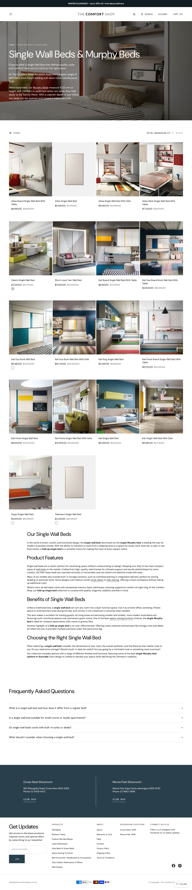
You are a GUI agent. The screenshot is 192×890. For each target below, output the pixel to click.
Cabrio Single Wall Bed (22, 280)
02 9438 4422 (38, 791)
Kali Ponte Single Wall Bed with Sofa (73, 438)
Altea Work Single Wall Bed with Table (158, 203)
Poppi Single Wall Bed (22, 514)
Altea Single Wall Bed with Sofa (115, 201)
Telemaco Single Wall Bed (68, 514)
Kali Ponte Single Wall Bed (24, 438)
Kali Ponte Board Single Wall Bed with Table (161, 361)
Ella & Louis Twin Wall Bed (68, 280)
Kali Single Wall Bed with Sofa (157, 438)
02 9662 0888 (127, 791)
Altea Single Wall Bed (66, 201)
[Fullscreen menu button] (10, 14)
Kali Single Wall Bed (108, 438)
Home (11, 44)
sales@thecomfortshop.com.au (23, 882)
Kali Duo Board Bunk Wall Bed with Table (160, 282)
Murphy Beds (40, 87)
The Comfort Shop (169, 882)
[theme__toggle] (134, 14)
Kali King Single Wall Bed (111, 359)
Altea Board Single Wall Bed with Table (28, 203)
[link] (30, 169)
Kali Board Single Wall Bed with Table (118, 280)
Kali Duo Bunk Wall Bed (23, 359)
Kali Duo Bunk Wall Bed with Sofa (72, 359)
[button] (147, 14)
